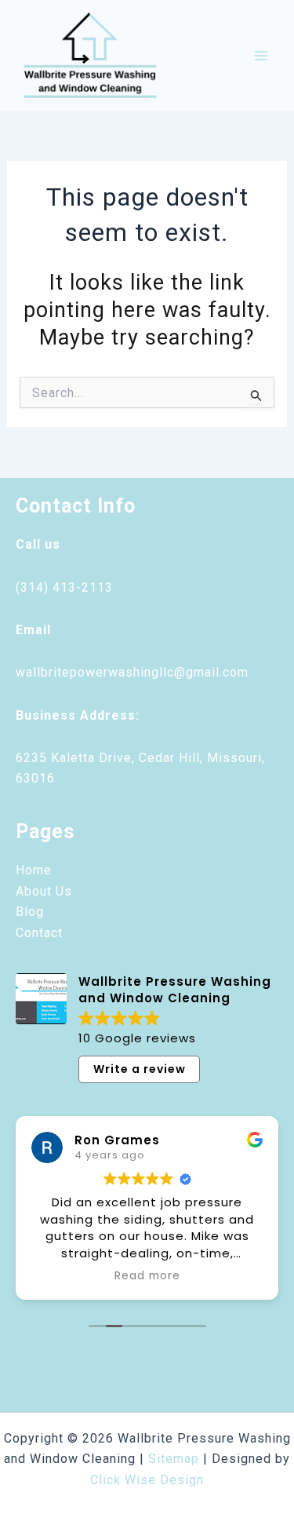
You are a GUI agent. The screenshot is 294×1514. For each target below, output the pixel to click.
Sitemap (173, 1458)
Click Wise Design (147, 1479)
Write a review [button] (139, 1069)
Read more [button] (147, 1276)
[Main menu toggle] (261, 55)
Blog (30, 911)
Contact (39, 932)
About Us (44, 891)
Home (34, 870)
